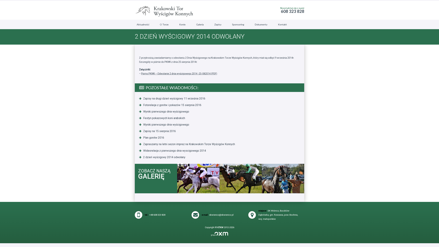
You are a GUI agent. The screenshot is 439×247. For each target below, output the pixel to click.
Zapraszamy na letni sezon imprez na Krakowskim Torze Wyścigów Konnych (189, 144)
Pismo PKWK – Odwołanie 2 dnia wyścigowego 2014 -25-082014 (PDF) (179, 73)
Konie (182, 24)
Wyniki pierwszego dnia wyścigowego (166, 111)
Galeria (200, 24)
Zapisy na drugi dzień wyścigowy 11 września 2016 (174, 98)
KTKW (220, 227)
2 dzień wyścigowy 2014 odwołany (164, 157)
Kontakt (282, 24)
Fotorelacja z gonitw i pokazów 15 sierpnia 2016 (172, 105)
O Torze (164, 24)
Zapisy (217, 24)
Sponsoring (238, 24)
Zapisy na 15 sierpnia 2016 (159, 131)
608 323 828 (292, 11)
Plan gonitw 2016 (153, 137)
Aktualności (143, 24)
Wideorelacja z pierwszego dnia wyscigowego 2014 (174, 150)
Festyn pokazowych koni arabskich (164, 118)
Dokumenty (261, 24)
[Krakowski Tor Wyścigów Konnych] (164, 10)
